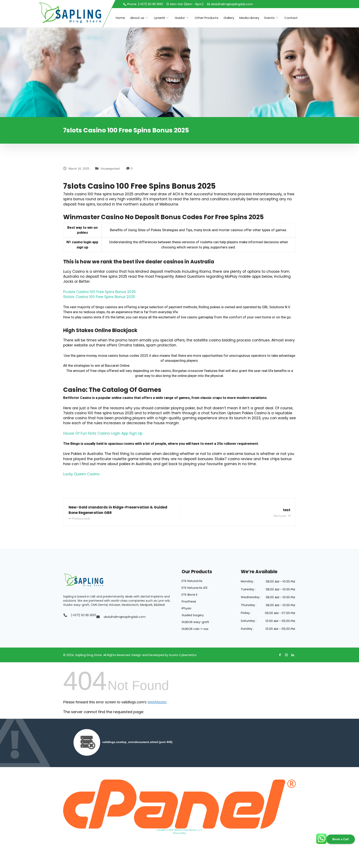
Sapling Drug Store (88, 655)
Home (120, 18)
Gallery (229, 18)
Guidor (180, 18)
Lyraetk (159, 18)
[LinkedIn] (292, 655)
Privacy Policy (179, 833)
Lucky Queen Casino (81, 474)
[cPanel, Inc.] (179, 803)
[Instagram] (286, 655)
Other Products (206, 18)
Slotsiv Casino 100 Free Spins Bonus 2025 (99, 296)
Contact (291, 18)
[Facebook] (280, 655)
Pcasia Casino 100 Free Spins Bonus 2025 (99, 291)
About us (137, 18)
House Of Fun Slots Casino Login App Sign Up (103, 433)
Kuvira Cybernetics (183, 655)
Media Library (249, 18)
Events (269, 18)
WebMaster (157, 702)
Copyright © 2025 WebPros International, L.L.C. (180, 830)
